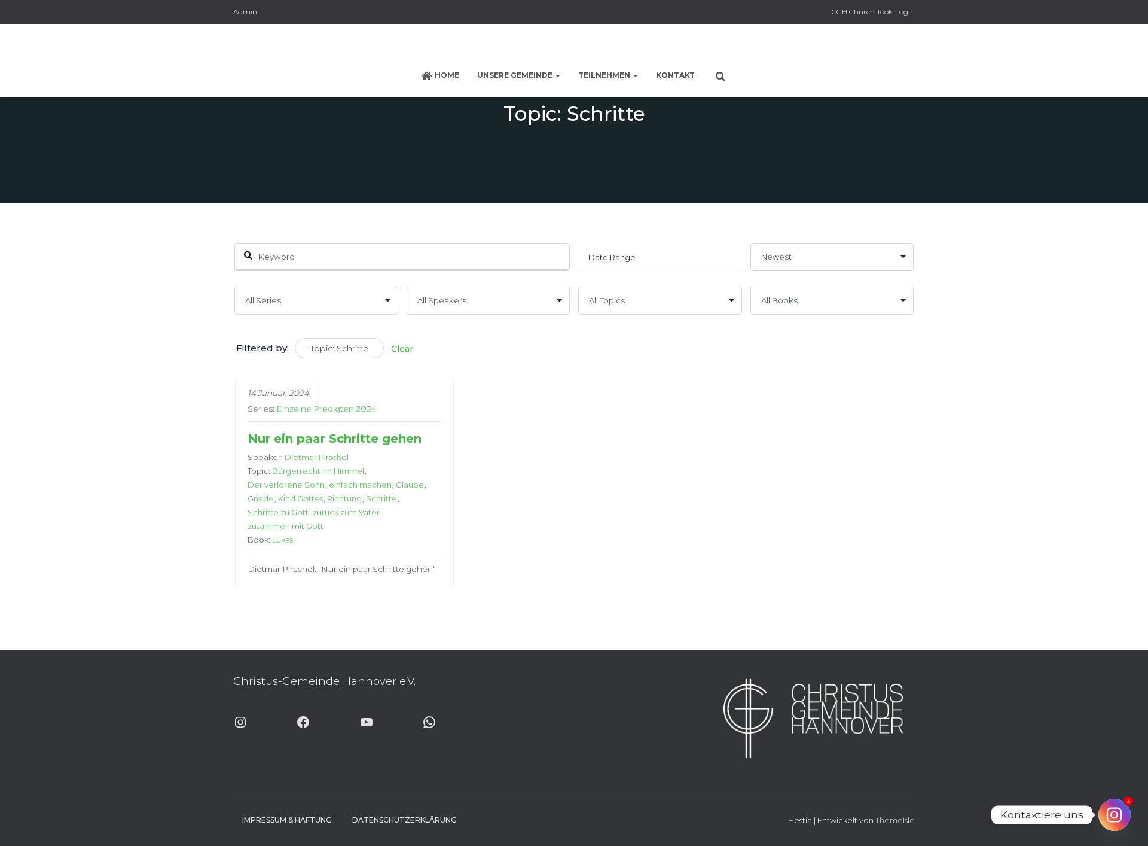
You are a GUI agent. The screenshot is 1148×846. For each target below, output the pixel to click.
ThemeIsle (895, 820)
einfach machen (360, 484)
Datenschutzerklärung (404, 819)
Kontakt (675, 75)
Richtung (344, 498)
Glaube (410, 484)
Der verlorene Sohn (286, 484)
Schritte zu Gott (278, 512)
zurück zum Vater (346, 512)
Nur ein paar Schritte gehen (335, 438)
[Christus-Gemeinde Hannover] (574, 45)
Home (447, 75)
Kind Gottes (300, 498)
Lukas (282, 539)
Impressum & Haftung (287, 819)
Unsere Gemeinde (515, 75)
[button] (557, 75)
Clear (402, 348)
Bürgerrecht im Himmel (318, 471)
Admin (245, 11)
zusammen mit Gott (285, 526)
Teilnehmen (605, 75)
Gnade (261, 498)
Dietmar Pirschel (317, 457)
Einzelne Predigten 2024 (326, 408)
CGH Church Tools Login (873, 11)
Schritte (381, 498)
